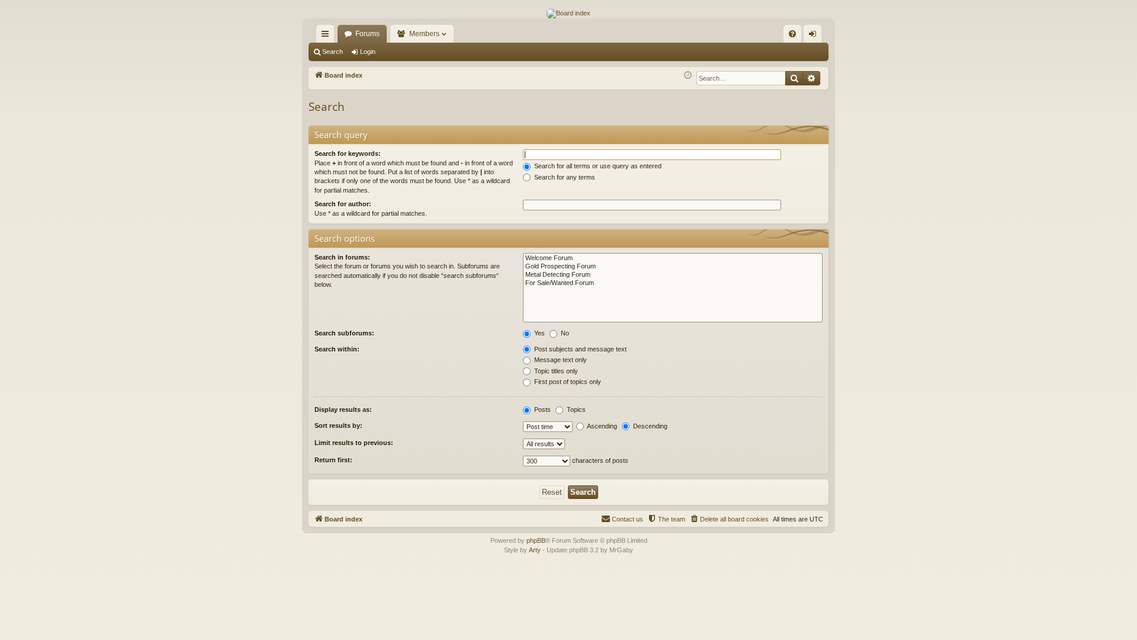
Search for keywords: (347, 153)
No (564, 333)
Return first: (333, 459)
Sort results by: (338, 425)
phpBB (535, 540)
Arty (535, 549)
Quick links (327, 36)
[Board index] (568, 13)
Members (424, 34)
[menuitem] (792, 34)
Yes (538, 333)
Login (367, 51)
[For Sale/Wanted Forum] (672, 283)
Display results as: (343, 409)
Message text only (559, 359)
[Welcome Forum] (672, 258)
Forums (367, 34)
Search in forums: (342, 257)
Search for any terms (563, 177)
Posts (541, 409)
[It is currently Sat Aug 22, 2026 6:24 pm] (688, 75)
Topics (575, 409)
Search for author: (342, 203)
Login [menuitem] (814, 36)
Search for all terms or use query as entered (596, 165)
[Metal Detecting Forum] (672, 275)
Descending (649, 426)
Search (332, 51)
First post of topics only (566, 381)
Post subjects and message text (579, 349)
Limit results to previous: (353, 442)
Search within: (336, 349)
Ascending (601, 426)
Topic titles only (555, 371)
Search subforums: (344, 333)
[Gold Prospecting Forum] (672, 267)
